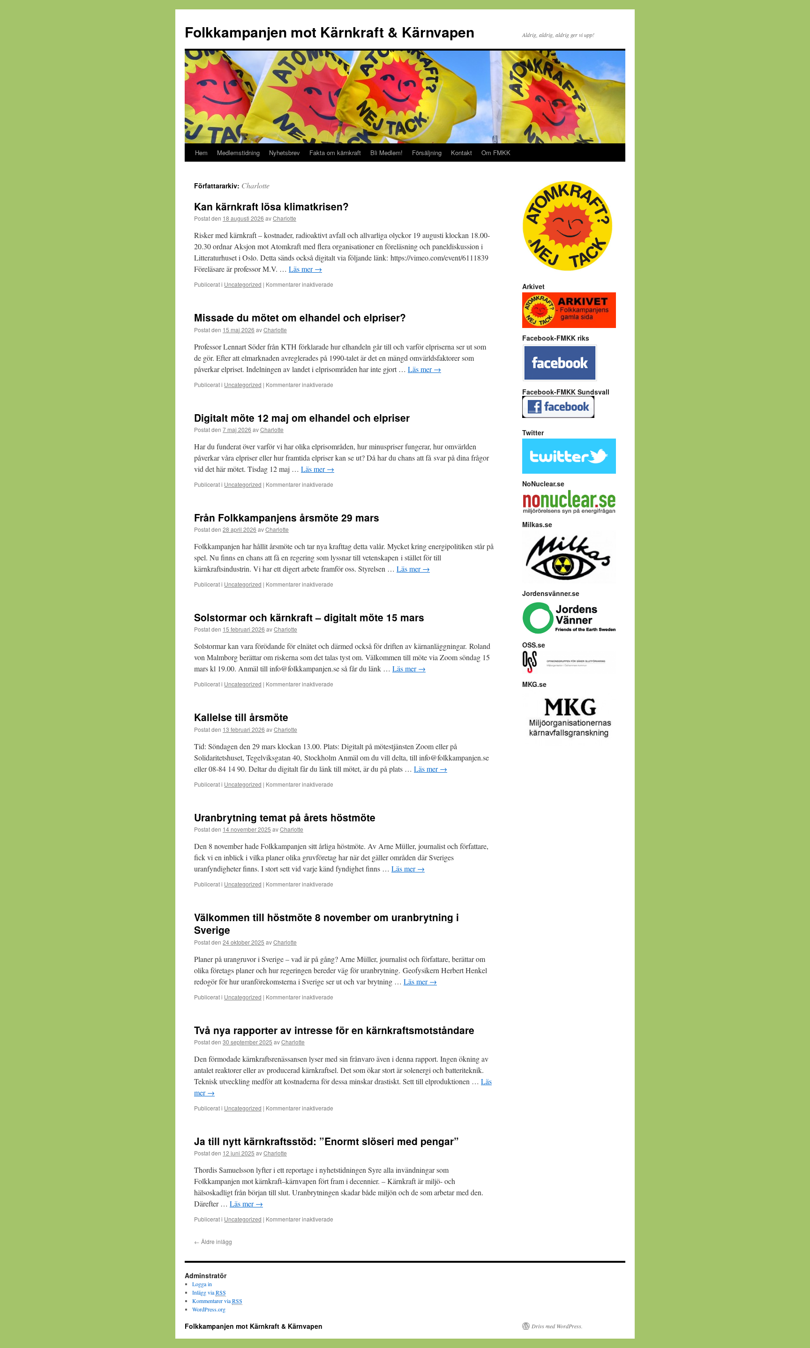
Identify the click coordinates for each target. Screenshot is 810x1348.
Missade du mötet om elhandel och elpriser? (300, 317)
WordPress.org (208, 1309)
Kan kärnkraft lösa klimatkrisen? (271, 206)
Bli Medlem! (386, 152)
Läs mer (305, 269)
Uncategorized (243, 284)
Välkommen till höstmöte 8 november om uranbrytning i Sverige (326, 923)
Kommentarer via (217, 1300)
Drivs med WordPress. (557, 1326)
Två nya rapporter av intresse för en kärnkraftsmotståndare (334, 1030)
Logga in (202, 1284)
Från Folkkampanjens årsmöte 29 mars (286, 517)
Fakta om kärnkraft (335, 152)
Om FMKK (495, 152)
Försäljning (427, 152)
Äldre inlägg (213, 1241)
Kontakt (461, 152)
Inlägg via (209, 1292)
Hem (201, 152)
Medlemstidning (238, 152)
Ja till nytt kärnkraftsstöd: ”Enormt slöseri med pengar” (326, 1141)
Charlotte (255, 185)
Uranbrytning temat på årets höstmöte (284, 817)
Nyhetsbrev (284, 152)
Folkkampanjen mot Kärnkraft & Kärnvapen (329, 32)
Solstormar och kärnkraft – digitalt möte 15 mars (309, 617)
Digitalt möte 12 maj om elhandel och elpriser (302, 417)
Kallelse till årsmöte (241, 717)
